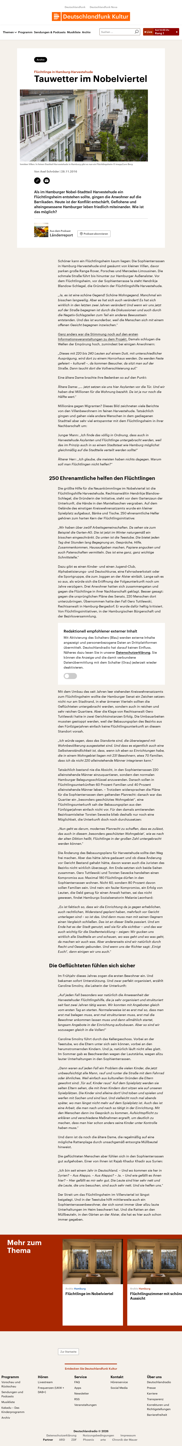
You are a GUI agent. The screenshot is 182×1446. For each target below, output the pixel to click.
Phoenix (88, 1439)
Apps (77, 1387)
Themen (8, 32)
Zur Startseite (68, 1351)
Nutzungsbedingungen (98, 1435)
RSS (77, 1399)
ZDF (74, 1439)
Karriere (152, 1393)
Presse (151, 1387)
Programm (25, 32)
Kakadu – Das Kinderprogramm (13, 1409)
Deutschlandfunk (75, 7)
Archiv (86, 32)
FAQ (77, 1382)
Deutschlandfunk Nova (103, 7)
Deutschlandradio (159, 1382)
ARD (62, 1439)
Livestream (45, 1382)
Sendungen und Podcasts (12, 1394)
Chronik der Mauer (124, 1439)
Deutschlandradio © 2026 (91, 1431)
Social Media (119, 1387)
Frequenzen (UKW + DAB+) (51, 1390)
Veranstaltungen (85, 1404)
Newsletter (81, 1393)
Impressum (128, 1435)
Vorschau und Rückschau (10, 1384)
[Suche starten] (136, 32)
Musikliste (74, 32)
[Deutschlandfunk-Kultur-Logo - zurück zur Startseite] (91, 16)
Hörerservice (119, 1382)
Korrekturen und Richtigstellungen (159, 1407)
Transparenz (155, 1399)
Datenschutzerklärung (133, 652)
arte (103, 1439)
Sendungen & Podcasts (50, 32)
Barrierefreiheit (157, 1414)
